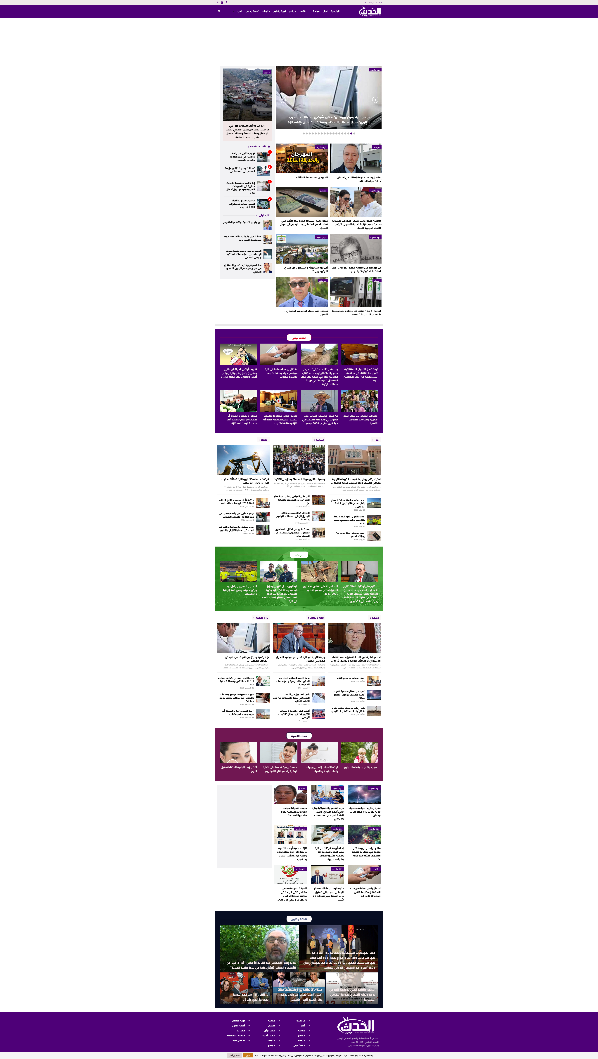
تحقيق (267, 72)
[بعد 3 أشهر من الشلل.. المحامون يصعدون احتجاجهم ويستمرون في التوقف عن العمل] (318, 533)
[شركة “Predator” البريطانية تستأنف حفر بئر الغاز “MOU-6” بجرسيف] (243, 460)
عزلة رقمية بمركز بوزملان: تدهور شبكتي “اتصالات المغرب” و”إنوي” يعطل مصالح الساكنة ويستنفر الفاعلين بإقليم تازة (329, 119)
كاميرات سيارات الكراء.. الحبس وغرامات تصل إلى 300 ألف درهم (242, 203)
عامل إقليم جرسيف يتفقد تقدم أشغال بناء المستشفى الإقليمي (348, 709)
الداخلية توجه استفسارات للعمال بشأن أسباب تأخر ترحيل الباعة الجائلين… (348, 503)
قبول (248, 1055)
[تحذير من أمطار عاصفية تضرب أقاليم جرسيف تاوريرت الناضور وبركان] (374, 695)
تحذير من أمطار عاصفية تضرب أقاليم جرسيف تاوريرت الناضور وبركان (349, 694)
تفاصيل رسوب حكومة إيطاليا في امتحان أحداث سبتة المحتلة (359, 179)
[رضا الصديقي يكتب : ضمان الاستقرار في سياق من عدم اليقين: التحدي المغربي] (267, 268)
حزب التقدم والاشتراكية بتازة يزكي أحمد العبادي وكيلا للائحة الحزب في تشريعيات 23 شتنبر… (328, 813)
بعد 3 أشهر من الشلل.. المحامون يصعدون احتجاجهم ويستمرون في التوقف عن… (292, 532)
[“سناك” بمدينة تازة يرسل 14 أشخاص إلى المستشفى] (263, 171)
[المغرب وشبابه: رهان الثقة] (374, 681)
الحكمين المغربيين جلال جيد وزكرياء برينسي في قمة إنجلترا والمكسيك (240, 589)
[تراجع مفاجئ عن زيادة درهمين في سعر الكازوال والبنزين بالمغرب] (263, 157)
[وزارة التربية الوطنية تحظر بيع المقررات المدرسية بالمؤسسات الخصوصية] (318, 681)
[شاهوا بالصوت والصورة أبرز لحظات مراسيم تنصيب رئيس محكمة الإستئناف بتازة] (238, 401)
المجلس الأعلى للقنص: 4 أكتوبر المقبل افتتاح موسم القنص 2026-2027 (320, 589)
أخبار (325, 11)
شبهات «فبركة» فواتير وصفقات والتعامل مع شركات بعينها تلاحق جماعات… (236, 697)
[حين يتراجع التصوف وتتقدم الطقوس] (267, 225)
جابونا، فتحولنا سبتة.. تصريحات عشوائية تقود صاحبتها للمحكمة (294, 811)
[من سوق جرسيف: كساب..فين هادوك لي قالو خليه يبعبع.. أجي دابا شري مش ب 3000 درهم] (319, 401)
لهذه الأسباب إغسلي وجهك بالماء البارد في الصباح (322, 768)
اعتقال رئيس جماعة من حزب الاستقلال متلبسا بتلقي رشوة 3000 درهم (365, 891)
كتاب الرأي (269, 1030)
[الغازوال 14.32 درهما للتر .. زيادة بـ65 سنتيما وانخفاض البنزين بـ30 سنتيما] (356, 292)
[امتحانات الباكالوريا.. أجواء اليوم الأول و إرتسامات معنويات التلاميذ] (359, 401)
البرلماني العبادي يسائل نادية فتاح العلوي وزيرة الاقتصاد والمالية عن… (292, 499)
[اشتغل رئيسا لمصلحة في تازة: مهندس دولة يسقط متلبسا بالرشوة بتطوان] (279, 354)
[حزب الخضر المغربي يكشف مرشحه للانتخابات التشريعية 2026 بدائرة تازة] (263, 681)
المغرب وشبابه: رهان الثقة (351, 677)
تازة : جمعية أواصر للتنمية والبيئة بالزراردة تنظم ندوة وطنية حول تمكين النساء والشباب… (292, 853)
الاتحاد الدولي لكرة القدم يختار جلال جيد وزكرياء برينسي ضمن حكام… (349, 519)
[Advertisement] (299, 41)
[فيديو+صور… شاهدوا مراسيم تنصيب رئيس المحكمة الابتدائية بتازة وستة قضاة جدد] (279, 401)
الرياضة (301, 1040)
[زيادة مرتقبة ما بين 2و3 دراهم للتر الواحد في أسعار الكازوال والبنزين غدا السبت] (263, 530)
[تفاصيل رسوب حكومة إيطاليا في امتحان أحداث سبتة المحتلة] (356, 158)
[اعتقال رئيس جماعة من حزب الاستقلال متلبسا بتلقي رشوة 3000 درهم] (364, 874)
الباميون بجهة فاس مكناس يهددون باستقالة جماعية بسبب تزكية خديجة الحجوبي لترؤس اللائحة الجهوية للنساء (357, 224)
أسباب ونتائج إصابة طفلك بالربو (361, 767)
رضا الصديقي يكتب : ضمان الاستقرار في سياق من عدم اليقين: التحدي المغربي (242, 268)
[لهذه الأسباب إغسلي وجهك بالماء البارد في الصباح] (319, 752)
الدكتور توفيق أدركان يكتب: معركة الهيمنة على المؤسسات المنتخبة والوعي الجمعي (243, 253)
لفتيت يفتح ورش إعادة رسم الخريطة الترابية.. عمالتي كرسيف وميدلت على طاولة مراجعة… (356, 480)
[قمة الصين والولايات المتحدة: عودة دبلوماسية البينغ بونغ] (267, 239)
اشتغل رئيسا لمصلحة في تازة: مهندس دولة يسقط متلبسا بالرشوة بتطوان (280, 372)
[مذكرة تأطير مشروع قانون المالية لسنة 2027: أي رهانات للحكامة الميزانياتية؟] (263, 503)
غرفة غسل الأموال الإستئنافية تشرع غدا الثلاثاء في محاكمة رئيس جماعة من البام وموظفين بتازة (361, 374)
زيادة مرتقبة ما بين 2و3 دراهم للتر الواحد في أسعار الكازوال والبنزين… (236, 528)
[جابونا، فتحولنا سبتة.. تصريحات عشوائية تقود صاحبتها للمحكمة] (290, 794)
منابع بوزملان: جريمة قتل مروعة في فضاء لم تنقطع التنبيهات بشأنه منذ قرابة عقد (366, 853)
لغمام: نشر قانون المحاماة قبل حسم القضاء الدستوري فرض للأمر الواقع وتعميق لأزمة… (356, 658)
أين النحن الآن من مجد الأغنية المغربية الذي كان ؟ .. (251, 996)
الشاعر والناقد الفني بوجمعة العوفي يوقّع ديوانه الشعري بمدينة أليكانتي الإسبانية (352, 994)
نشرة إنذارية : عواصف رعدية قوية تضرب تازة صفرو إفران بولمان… (365, 811)
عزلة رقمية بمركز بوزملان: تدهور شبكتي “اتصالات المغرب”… (247, 658)
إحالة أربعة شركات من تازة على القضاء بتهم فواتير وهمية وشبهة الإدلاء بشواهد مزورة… (329, 853)
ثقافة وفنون (252, 11)
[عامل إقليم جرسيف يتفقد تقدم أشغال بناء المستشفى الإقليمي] (374, 711)
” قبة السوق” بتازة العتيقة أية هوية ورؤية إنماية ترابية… (238, 712)
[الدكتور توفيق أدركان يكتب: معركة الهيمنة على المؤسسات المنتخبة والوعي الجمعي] (267, 254)
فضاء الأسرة (268, 1035)
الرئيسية (335, 11)
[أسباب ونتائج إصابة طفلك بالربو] (359, 752)
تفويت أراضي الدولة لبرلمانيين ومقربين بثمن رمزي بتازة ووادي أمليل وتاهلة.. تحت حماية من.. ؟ (239, 372)
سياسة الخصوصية (236, 1035)
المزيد (239, 11)
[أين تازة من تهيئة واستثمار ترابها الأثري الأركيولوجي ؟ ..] (302, 249)
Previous (375, 100)
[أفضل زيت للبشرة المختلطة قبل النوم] (238, 752)
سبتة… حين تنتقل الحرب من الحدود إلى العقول (306, 312)
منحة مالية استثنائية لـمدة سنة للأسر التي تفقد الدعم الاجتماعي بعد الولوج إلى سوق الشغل (304, 224)
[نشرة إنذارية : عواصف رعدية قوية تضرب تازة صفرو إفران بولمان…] (364, 794)
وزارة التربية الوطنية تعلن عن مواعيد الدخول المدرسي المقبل (300, 658)
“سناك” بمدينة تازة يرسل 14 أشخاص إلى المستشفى (240, 169)
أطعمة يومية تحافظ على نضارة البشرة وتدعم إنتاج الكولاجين (280, 768)
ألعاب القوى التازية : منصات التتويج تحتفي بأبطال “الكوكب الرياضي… (294, 713)
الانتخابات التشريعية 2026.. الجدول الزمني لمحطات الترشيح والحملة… (293, 515)
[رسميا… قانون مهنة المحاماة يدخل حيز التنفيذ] (299, 460)
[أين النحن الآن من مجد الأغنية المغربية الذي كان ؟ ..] (246, 988)
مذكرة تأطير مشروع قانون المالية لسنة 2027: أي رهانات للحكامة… (236, 501)
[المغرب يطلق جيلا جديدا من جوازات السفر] (374, 536)
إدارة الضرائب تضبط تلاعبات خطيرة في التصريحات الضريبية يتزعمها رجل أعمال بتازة (240, 187)
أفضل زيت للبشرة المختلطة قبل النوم (239, 768)
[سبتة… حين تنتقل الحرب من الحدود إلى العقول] (302, 292)
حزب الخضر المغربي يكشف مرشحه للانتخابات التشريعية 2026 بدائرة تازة (236, 680)
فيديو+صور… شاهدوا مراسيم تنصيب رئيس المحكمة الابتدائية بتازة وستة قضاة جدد (280, 419)
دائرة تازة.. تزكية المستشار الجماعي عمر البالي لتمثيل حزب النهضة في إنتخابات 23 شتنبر (328, 893)
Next (283, 100)
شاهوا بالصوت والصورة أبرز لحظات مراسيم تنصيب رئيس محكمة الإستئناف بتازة (241, 419)
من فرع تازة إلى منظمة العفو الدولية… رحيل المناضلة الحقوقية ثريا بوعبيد (357, 269)
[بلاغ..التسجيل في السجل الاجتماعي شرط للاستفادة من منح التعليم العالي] (318, 698)
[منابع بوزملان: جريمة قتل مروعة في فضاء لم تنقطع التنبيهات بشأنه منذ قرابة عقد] (364, 834)
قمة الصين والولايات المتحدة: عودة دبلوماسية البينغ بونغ (242, 238)
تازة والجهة (321, 147)
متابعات (266, 11)
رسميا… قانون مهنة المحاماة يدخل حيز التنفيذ (299, 478)
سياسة (316, 11)
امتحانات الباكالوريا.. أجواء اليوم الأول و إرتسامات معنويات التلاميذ (360, 419)
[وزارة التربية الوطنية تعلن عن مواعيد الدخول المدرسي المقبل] (299, 638)
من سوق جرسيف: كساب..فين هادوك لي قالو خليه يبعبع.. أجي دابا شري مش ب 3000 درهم (320, 419)
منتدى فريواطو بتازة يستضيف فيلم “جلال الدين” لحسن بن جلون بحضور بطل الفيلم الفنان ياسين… (300, 994)
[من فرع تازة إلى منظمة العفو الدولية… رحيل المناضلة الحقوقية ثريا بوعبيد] (356, 249)
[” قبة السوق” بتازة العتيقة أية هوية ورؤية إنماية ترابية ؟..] (263, 714)
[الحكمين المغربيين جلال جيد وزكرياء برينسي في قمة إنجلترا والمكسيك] (238, 571)
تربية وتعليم (279, 11)
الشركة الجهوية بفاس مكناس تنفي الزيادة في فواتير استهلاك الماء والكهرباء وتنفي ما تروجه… (292, 893)
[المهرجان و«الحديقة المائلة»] (302, 158)
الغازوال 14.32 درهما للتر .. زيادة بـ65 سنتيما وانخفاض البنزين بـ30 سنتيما (357, 312)
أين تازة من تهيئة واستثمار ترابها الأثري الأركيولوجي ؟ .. (306, 269)
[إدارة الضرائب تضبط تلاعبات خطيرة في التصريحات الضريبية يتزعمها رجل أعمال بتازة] (263, 186)
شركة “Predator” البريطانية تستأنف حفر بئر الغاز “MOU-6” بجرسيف (245, 480)
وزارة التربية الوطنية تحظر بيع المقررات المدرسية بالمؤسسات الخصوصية (293, 680)
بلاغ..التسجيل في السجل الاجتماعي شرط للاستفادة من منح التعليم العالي (291, 697)
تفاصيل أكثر (235, 1055)
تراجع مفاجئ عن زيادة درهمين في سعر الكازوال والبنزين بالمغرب (242, 156)
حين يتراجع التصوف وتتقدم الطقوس (242, 221)
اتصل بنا (379, 2)
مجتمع (292, 11)
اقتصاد (302, 11)
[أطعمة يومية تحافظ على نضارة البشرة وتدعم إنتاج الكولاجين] (279, 752)
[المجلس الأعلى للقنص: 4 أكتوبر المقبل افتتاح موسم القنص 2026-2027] (319, 571)
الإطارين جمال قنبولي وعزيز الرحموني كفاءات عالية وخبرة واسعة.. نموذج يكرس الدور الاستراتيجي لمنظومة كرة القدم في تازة (279, 593)
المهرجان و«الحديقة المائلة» (312, 177)
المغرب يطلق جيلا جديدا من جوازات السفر (350, 534)
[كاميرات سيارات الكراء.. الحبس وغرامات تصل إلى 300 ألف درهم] (263, 204)
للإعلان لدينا (369, 2)
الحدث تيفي (299, 1045)
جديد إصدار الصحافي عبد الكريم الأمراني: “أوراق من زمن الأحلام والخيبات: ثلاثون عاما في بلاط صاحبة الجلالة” (261, 964)
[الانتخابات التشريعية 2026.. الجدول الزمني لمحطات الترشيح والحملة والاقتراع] (318, 516)
